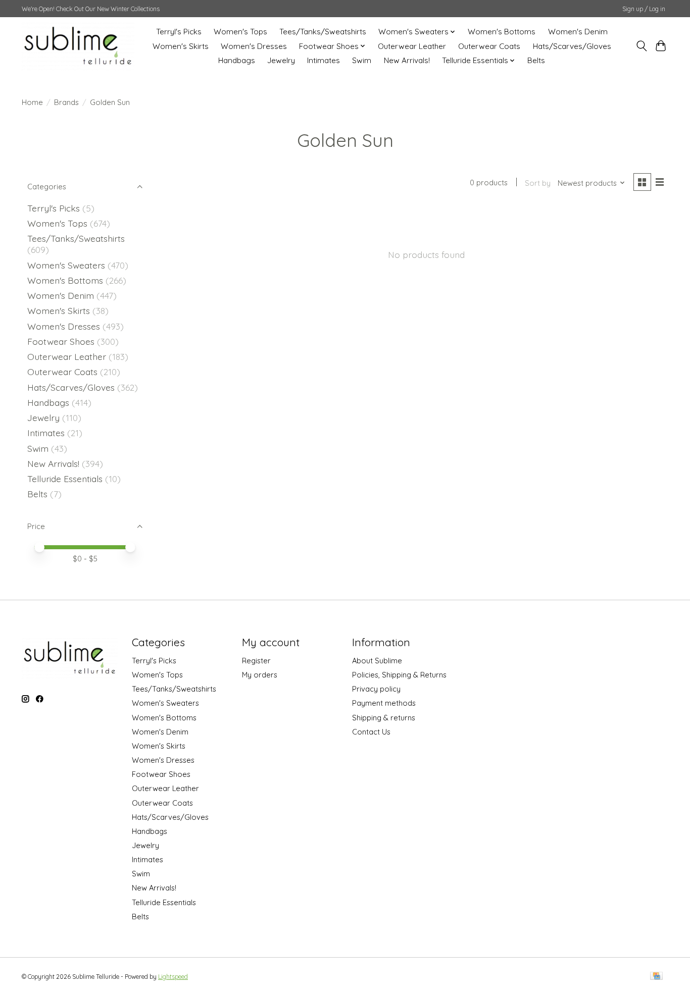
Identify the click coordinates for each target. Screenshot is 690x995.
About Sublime (377, 660)
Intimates (323, 60)
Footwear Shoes (60, 341)
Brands (66, 102)
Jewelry (281, 60)
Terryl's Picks (179, 31)
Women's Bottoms (501, 31)
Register (256, 660)
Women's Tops (240, 31)
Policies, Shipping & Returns (399, 674)
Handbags (236, 60)
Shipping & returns (383, 717)
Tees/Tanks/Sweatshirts (322, 31)
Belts (536, 60)
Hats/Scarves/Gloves (572, 46)
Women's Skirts (181, 46)
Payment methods (384, 703)
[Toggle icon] (641, 46)
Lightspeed (173, 976)
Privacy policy (376, 689)
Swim (361, 60)
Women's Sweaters (66, 265)
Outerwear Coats (489, 46)
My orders (259, 674)
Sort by (538, 183)
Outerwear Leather (412, 46)
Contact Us (371, 732)
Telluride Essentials (65, 478)
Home (32, 102)
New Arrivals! (407, 60)
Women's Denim (578, 31)
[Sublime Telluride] (78, 46)
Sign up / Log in (643, 9)
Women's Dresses (254, 46)
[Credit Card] (656, 976)
